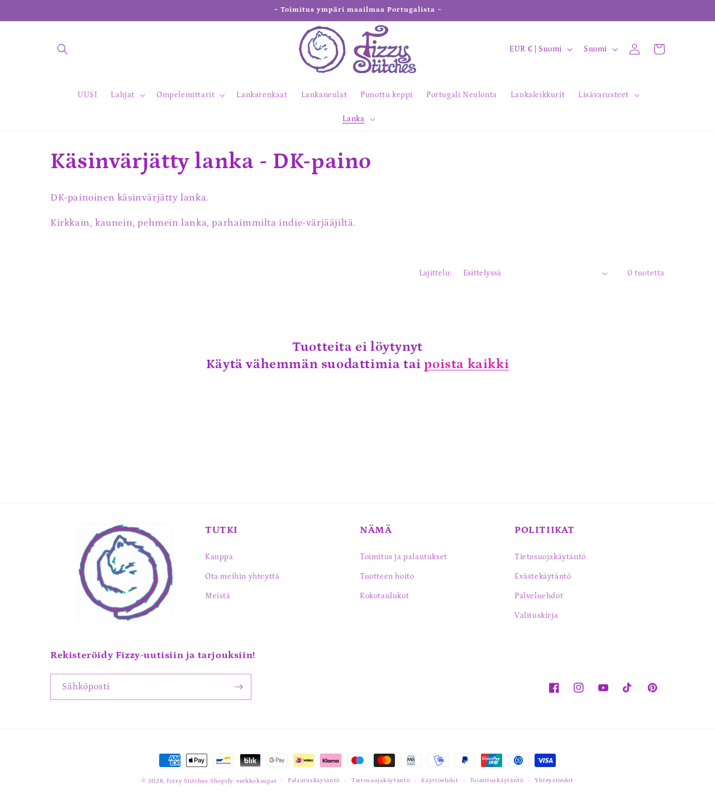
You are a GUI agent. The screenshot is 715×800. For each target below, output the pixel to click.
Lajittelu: (435, 273)
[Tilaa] (238, 687)
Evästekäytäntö (542, 576)
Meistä (218, 596)
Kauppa (219, 557)
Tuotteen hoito (387, 576)
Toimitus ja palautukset (403, 557)
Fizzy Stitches (187, 781)
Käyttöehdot (440, 780)
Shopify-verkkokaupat (243, 781)
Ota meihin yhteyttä (242, 576)
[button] (62, 49)
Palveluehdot (538, 596)
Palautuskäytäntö (314, 780)
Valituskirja (536, 615)
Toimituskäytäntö (497, 780)
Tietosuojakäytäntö (550, 557)
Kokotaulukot (384, 596)
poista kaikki (466, 364)
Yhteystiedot (554, 780)
